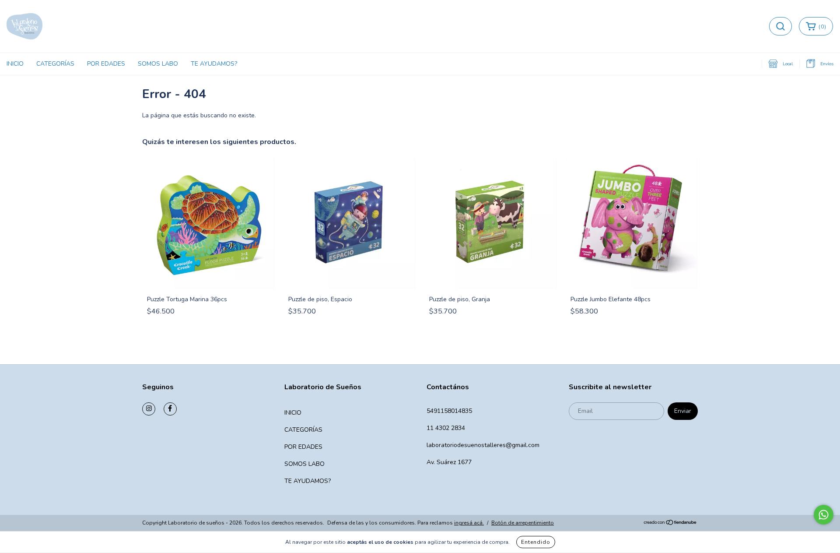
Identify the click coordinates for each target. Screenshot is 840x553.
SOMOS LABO (158, 64)
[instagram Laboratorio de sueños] (148, 409)
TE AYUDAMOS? (214, 64)
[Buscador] (780, 26)
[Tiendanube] (670, 523)
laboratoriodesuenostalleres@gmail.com (483, 445)
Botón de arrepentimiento (522, 522)
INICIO (15, 64)
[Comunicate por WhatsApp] (823, 515)
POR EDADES (106, 64)
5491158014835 (449, 411)
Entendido (535, 542)
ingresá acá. (469, 522)
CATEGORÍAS (55, 64)
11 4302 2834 (446, 428)
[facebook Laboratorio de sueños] (170, 409)
